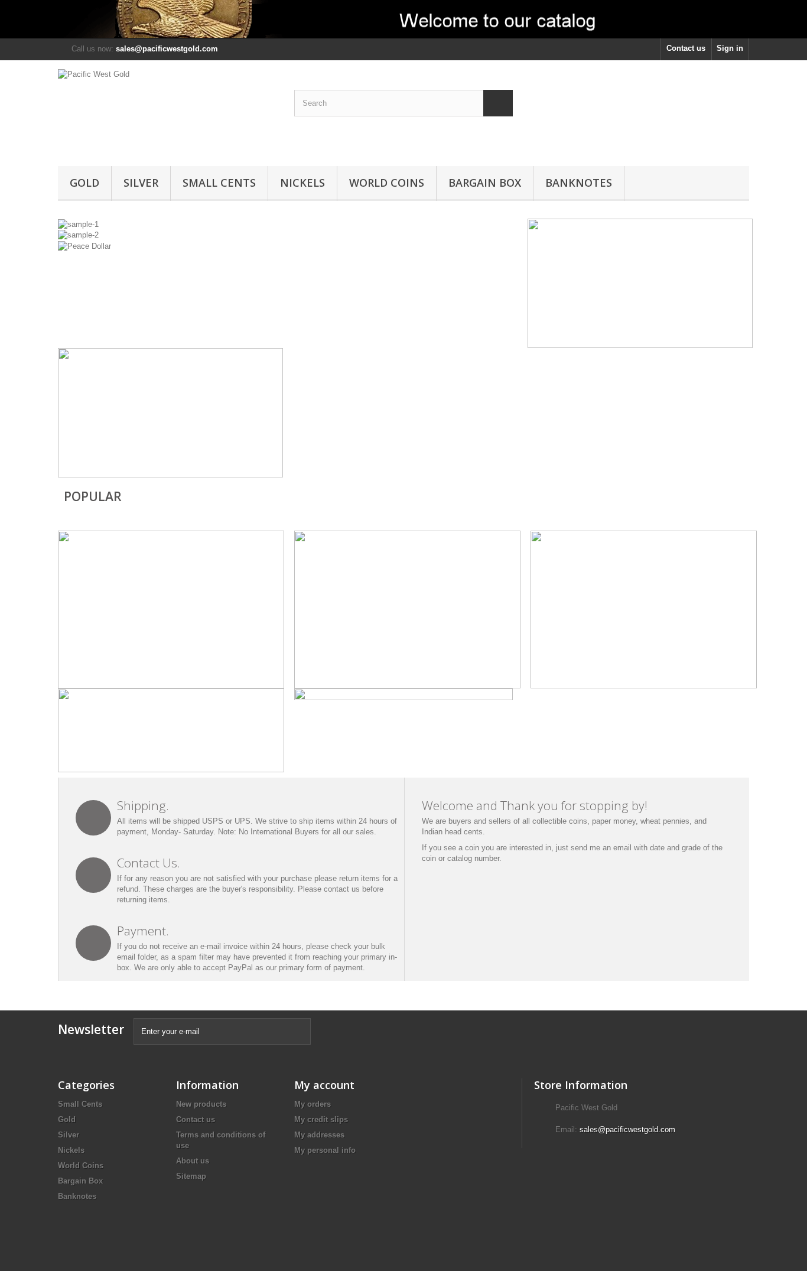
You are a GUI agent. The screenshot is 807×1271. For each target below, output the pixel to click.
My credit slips (321, 1119)
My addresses (319, 1134)
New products (201, 1104)
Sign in (730, 48)
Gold (84, 182)
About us (192, 1160)
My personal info (325, 1150)
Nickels (302, 182)
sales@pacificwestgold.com (627, 1129)
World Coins (386, 182)
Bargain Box (484, 182)
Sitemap (191, 1176)
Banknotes (578, 182)
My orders (312, 1104)
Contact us (685, 48)
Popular (93, 496)
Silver (140, 182)
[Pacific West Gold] (167, 110)
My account (324, 1085)
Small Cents (219, 182)
